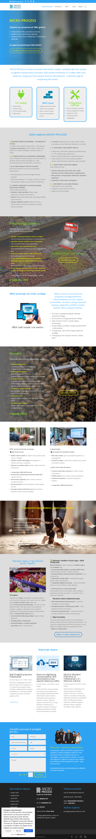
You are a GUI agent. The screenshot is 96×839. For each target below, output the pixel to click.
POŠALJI (40, 774)
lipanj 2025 (14, 807)
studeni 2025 (15, 793)
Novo (74, 6)
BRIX (66, 6)
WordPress (41, 837)
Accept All (28, 831)
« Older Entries (14, 702)
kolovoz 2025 (15, 801)
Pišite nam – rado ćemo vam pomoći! (66, 747)
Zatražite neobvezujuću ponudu (26, 50)
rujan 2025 (14, 798)
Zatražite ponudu (68, 260)
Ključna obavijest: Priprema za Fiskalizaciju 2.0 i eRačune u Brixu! (72, 677)
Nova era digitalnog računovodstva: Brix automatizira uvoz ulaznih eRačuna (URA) (48, 677)
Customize (8, 831)
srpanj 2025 (14, 804)
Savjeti (80, 6)
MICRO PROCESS (47, 6)
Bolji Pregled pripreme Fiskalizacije (21, 675)
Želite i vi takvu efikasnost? (68, 634)
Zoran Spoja (15, 680)
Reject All (18, 831)
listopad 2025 (15, 795)
